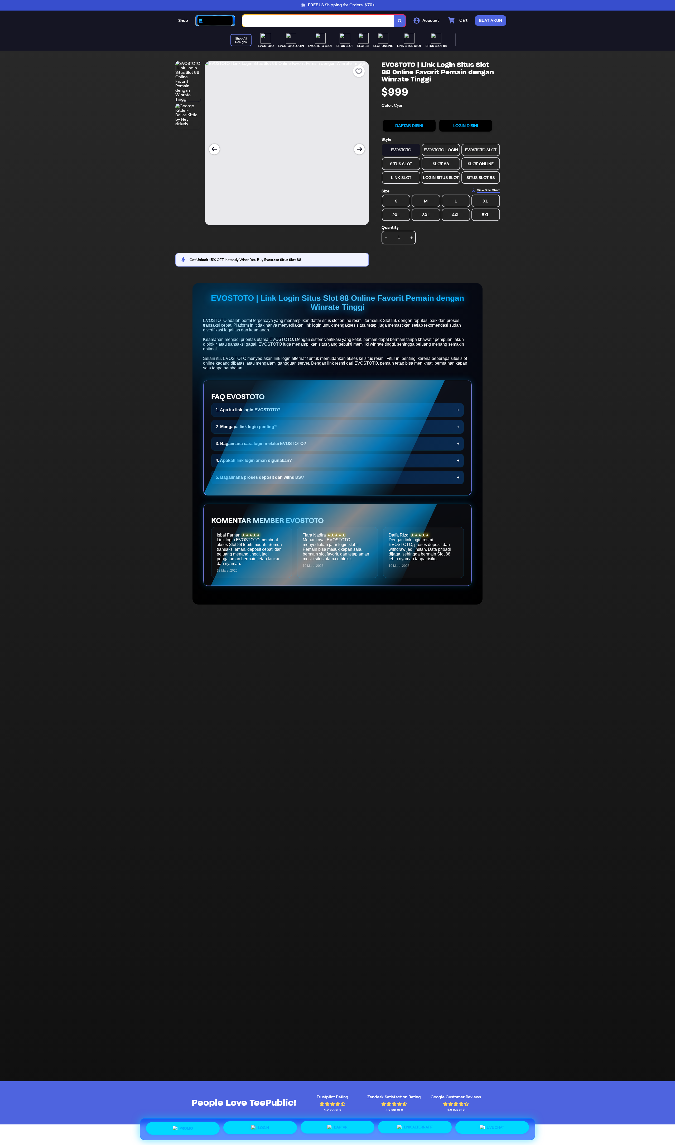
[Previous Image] (214, 149)
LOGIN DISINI (465, 125)
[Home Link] (215, 20)
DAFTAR (341, 1128)
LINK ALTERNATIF (418, 1127)
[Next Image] (359, 149)
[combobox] (318, 21)
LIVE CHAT (495, 1127)
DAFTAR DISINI (409, 125)
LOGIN (263, 1129)
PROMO (186, 1129)
